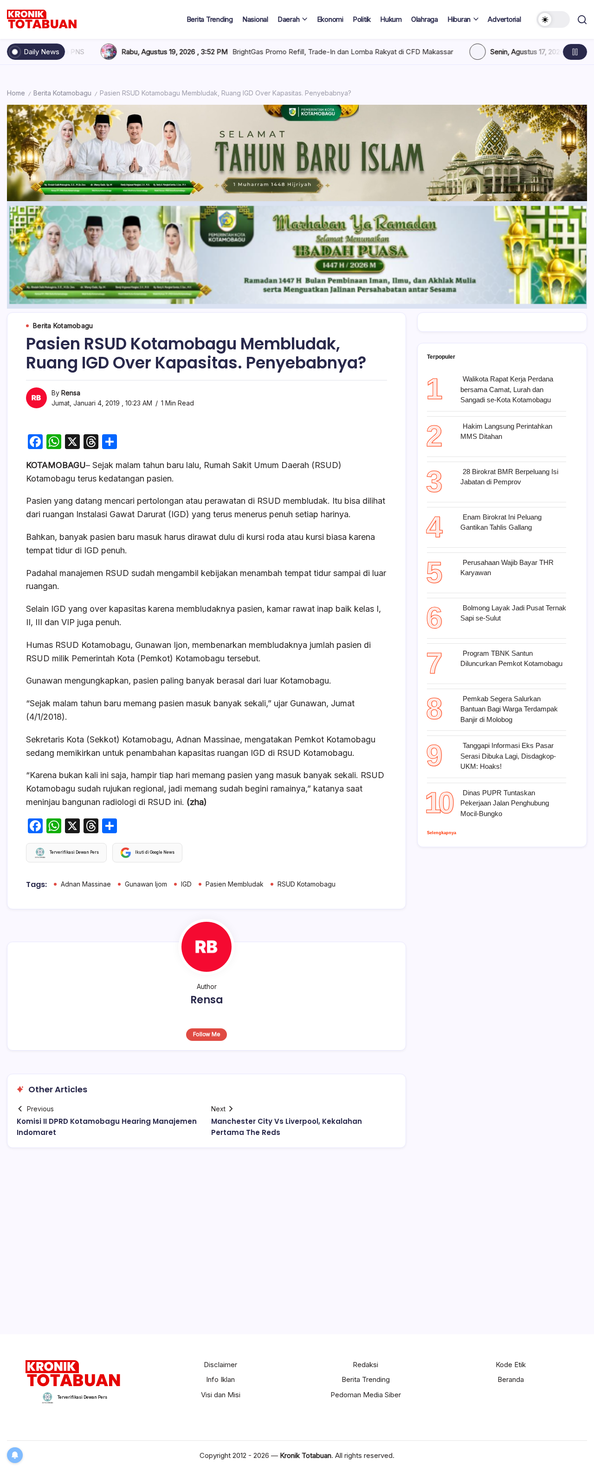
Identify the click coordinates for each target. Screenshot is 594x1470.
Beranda (510, 1379)
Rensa (70, 393)
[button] (553, 19)
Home (16, 93)
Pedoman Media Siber (365, 1394)
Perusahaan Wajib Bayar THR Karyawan (507, 567)
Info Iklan (220, 1379)
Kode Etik (511, 1364)
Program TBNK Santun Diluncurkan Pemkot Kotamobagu (511, 658)
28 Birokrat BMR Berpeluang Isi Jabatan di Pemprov (509, 477)
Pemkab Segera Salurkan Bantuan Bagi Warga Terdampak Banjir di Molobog (509, 709)
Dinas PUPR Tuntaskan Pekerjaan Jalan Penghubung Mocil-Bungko (504, 803)
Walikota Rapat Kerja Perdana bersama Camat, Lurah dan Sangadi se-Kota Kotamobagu (506, 389)
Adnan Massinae (86, 884)
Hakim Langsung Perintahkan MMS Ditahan (506, 431)
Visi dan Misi (220, 1394)
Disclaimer (220, 1364)
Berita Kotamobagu (62, 93)
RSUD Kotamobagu (307, 884)
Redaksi (365, 1364)
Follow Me (206, 1034)
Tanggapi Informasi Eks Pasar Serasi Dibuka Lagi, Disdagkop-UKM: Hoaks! (508, 755)
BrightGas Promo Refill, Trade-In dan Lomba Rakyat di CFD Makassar (240, 51)
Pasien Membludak (235, 884)
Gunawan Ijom (146, 884)
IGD (186, 884)
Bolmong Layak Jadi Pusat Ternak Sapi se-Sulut (513, 613)
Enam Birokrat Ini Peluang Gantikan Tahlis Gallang (501, 522)
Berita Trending (366, 1379)
